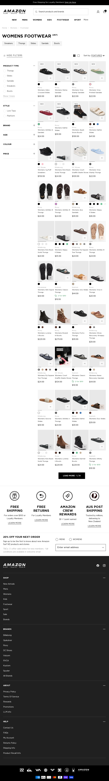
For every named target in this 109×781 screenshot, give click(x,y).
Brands (6, 620)
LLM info (7, 712)
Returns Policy (9, 743)
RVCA (6, 661)
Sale (5, 614)
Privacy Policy (9, 692)
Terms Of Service (11, 697)
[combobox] (60, 12)
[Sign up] (102, 547)
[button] (98, 12)
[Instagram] (104, 565)
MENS (62, 539)
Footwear (7, 604)
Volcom (6, 656)
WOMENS (77, 539)
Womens (7, 594)
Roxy (5, 645)
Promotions (8, 707)
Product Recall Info (12, 753)
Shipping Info (9, 748)
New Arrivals (9, 584)
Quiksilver (7, 640)
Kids (5, 599)
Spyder (6, 671)
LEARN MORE (14, 523)
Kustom (6, 666)
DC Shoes (7, 651)
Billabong (7, 635)
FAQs (5, 733)
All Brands (7, 676)
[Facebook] (97, 565)
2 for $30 (62, 296)
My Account (8, 738)
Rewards (7, 702)
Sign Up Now (70, 2)
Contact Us (8, 728)
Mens (5, 589)
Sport (5, 609)
